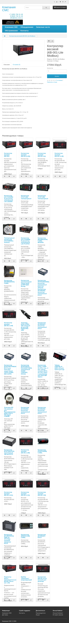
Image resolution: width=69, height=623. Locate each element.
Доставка (5, 615)
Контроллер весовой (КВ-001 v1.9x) (25, 493)
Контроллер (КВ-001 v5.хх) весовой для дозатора (42, 579)
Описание (7, 64)
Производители (40, 613)
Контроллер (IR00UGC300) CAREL (25, 536)
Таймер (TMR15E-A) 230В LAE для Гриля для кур (59, 367)
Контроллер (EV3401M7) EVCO (42, 536)
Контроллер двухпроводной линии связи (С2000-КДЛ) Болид (26, 283)
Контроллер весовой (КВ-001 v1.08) (59, 154)
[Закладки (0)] (60, 2)
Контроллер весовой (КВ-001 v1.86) (25, 451)
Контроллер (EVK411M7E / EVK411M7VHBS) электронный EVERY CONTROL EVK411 (26, 369)
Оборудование (26, 27)
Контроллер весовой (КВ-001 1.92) (42, 493)
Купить (57, 76)
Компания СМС (9, 9)
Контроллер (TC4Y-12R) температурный (26, 197)
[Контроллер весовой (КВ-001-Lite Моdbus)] (23, 50)
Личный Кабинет (58, 613)
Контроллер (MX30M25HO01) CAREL (9, 282)
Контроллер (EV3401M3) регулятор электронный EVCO (42, 410)
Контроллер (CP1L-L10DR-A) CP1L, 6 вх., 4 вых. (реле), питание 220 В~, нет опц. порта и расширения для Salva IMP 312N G (43, 371)
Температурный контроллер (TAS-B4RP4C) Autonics (9, 240)
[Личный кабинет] (57, 2)
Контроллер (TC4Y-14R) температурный (43, 197)
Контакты (24, 31)
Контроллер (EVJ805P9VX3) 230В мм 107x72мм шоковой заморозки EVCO (9, 539)
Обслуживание (11, 31)
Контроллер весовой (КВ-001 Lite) (42, 154)
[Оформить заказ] (65, 2)
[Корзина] (62, 2)
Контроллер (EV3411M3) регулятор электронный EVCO (25, 410)
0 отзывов (59, 80)
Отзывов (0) (16, 64)
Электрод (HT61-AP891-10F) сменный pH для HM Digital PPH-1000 (25, 326)
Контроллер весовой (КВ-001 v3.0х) (8, 493)
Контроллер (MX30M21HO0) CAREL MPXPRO (43, 240)
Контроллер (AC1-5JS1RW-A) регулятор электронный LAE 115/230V (8, 198)
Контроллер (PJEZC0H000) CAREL (42, 451)
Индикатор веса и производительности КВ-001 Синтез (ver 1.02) (11, 580)
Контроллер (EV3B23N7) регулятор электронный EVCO (42, 325)
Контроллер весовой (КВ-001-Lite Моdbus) (22, 36)
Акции (38, 615)
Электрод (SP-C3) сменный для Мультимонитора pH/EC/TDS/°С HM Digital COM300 (9, 412)
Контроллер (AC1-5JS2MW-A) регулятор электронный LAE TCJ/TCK (25, 241)
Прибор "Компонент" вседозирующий (26, 578)
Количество (50, 68)
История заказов (58, 615)
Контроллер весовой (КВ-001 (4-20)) (25, 154)
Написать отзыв (52, 82)
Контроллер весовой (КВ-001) (8, 154)
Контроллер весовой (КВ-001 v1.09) (8, 324)
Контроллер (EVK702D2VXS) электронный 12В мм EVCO (9, 452)
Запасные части (43, 27)
